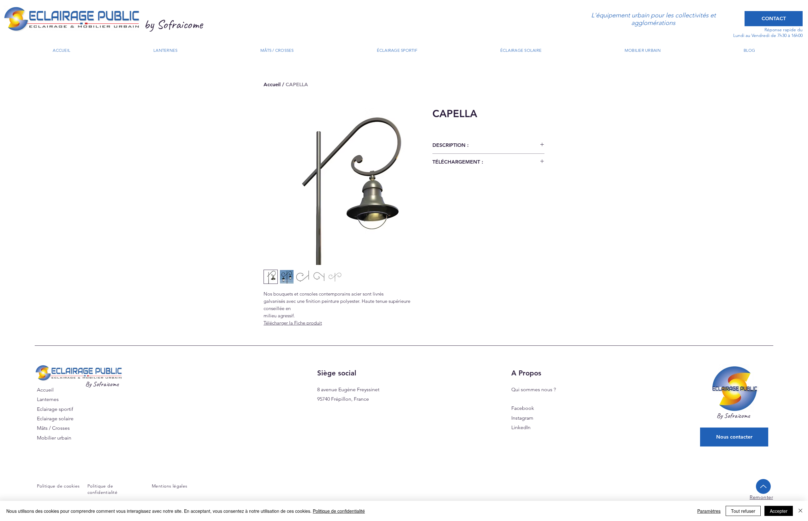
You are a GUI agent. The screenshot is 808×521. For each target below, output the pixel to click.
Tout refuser (743, 511)
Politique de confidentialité (339, 511)
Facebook (522, 408)
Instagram (522, 418)
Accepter (778, 511)
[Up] (763, 486)
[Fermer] (800, 511)
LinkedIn (521, 427)
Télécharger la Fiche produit (293, 323)
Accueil (272, 84)
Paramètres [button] (709, 511)
